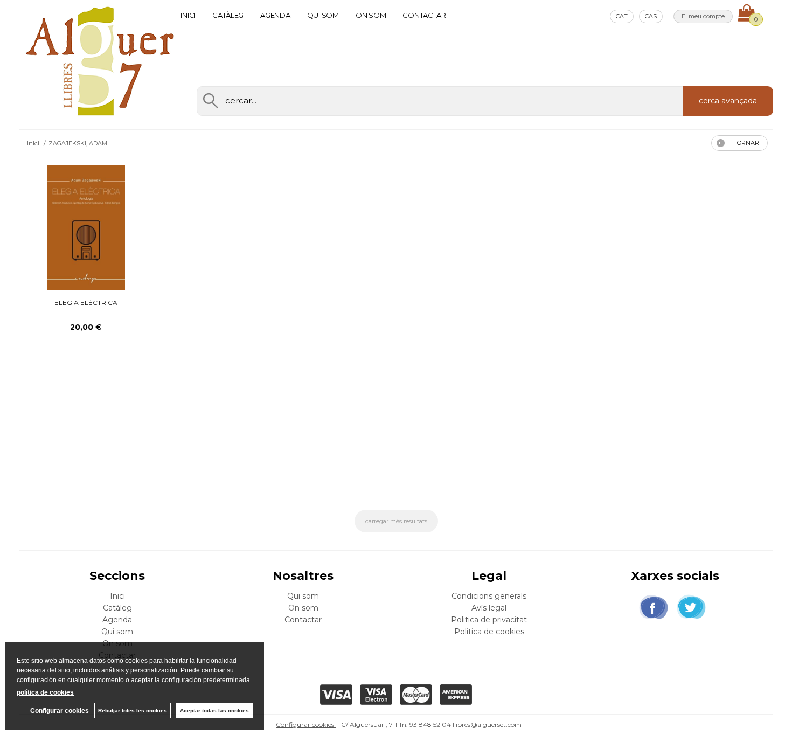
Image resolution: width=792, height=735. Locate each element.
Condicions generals (488, 596)
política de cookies (45, 692)
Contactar (424, 15)
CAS (651, 16)
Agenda (275, 15)
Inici (188, 15)
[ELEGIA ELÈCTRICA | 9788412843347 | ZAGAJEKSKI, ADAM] (86, 227)
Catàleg (228, 15)
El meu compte (703, 16)
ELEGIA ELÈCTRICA (85, 303)
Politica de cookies (489, 631)
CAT (622, 16)
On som (371, 15)
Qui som (323, 15)
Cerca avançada (728, 101)
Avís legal (488, 608)
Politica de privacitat (489, 620)
